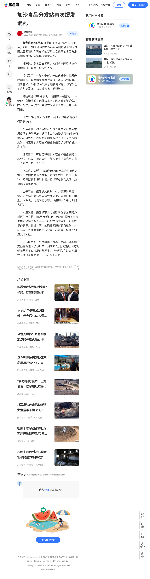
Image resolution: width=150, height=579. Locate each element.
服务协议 (44, 557)
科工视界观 (22, 370)
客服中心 (65, 561)
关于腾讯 (21, 557)
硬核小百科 (22, 323)
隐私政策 (53, 557)
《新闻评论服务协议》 (57, 474)
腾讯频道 (56, 561)
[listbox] (48, 372)
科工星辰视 (22, 347)
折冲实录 (21, 300)
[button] (124, 25)
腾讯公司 (44, 569)
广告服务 (70, 557)
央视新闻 (21, 417)
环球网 (20, 394)
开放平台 (61, 557)
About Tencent (33, 557)
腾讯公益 (37, 561)
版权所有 (51, 569)
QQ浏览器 (47, 561)
